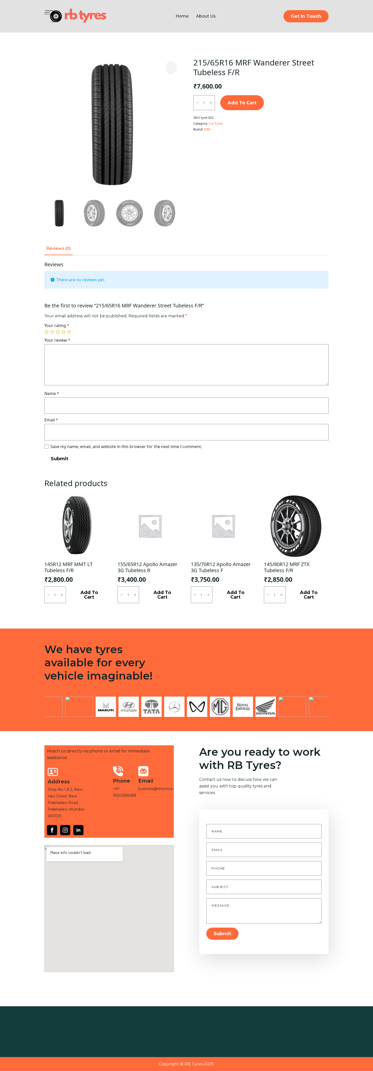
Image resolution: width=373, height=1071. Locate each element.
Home (182, 16)
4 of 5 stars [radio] (64, 332)
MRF (207, 129)
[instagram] (65, 830)
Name (51, 393)
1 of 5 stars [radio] (47, 332)
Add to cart (242, 103)
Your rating (56, 325)
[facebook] (52, 830)
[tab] (58, 248)
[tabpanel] (186, 363)
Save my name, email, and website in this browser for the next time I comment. (126, 446)
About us (206, 16)
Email (51, 420)
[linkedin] (78, 830)
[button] (171, 67)
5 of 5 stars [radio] (69, 332)
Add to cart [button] (89, 595)
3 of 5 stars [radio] (58, 332)
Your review (57, 340)
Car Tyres (216, 123)
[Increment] (211, 103)
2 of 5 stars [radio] (53, 332)
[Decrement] (197, 103)
